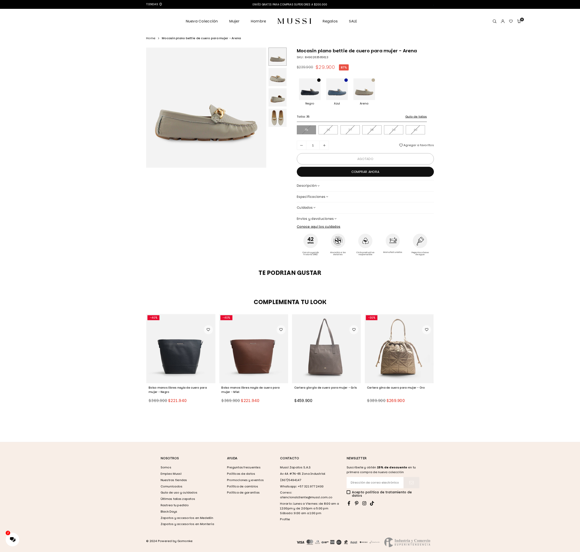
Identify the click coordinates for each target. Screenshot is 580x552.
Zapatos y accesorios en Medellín (187, 518)
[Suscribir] (411, 482)
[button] (519, 21)
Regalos (330, 21)
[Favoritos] (511, 21)
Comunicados (172, 486)
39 (394, 130)
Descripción (307, 185)
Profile (285, 519)
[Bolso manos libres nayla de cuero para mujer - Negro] (180, 348)
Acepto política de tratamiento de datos (382, 494)
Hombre (258, 21)
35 (306, 130)
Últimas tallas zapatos (178, 499)
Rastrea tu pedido (175, 505)
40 (415, 130)
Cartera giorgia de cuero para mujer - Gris (325, 388)
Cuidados (305, 207)
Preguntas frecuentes (244, 467)
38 (372, 130)
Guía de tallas (416, 116)
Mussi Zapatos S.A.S (295, 467)
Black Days (169, 511)
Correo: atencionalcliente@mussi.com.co (306, 494)
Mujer (234, 21)
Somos (166, 467)
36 (328, 130)
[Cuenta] (503, 21)
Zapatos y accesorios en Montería (187, 524)
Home (150, 38)
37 (350, 130)
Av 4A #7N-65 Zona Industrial (302, 474)
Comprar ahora (365, 171)
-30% (371, 318)
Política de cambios (242, 486)
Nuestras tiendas (174, 480)
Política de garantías (243, 492)
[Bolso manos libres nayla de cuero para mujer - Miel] (253, 348)
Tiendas (152, 4)
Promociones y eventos (245, 480)
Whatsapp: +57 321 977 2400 (302, 486)
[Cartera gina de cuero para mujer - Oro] (399, 348)
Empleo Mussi (171, 474)
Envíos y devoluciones (315, 218)
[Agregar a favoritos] (208, 329)
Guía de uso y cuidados (179, 492)
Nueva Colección (202, 21)
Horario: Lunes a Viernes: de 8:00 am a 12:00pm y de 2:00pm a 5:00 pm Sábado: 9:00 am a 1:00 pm (309, 508)
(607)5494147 (290, 480)
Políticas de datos (241, 474)
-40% (153, 318)
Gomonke (185, 541)
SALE (353, 21)
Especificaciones (311, 196)
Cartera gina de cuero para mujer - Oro (396, 388)
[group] (206, 108)
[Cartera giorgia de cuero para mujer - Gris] (326, 348)
